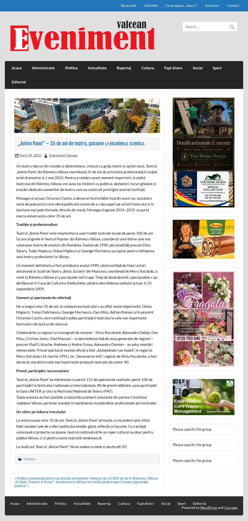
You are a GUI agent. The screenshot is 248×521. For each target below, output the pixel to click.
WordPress (208, 507)
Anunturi (212, 5)
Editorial (19, 82)
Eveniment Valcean (63, 155)
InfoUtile (151, 5)
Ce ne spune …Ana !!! (181, 5)
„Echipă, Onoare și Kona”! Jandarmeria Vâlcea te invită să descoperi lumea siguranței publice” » (81, 484)
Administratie (43, 68)
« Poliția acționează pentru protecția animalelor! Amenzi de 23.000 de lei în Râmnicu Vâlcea (86, 478)
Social (197, 68)
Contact (233, 5)
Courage (230, 507)
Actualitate (97, 68)
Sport (217, 68)
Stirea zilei (128, 5)
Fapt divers (173, 68)
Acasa (17, 68)
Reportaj (124, 68)
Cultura (147, 68)
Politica (71, 68)
